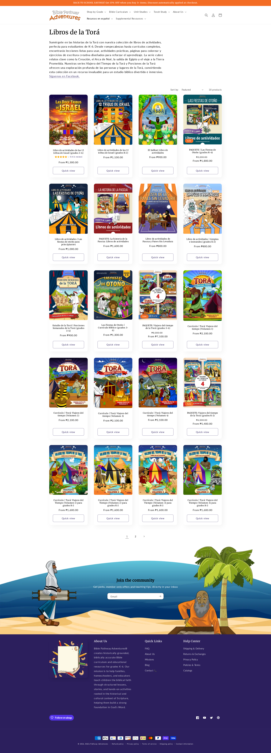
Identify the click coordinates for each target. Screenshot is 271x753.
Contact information (184, 744)
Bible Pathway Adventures (96, 744)
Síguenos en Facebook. (64, 76)
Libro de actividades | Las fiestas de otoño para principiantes (68, 242)
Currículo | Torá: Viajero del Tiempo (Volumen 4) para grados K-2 (203, 503)
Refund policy (118, 744)
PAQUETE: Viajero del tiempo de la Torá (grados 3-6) (157, 326)
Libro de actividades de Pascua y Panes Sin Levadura (158, 240)
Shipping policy (166, 744)
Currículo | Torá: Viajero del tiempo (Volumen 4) (158, 414)
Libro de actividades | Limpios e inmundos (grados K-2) (202, 240)
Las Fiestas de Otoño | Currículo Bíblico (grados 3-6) (113, 328)
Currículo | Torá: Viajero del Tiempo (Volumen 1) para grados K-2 (68, 503)
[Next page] (144, 536)
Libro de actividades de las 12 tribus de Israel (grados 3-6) (68, 151)
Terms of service (149, 744)
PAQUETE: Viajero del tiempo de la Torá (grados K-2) (202, 414)
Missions (149, 659)
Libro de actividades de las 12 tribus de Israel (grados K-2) (113, 151)
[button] (96, 11)
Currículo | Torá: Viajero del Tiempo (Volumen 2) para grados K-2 (113, 503)
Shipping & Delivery (193, 648)
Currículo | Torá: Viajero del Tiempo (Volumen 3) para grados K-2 (158, 503)
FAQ (147, 648)
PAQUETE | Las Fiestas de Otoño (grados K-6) (202, 151)
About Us (150, 654)
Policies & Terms (191, 665)
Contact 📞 (151, 670)
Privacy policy (133, 744)
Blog (147, 665)
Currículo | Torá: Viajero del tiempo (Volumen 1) (203, 327)
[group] (68, 157)
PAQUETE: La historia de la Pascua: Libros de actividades (113, 240)
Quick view (68, 170)
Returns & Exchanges (194, 654)
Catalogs (187, 670)
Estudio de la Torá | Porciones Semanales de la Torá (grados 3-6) (69, 328)
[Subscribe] (160, 596)
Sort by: (174, 89)
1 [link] (127, 536)
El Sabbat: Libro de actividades (158, 151)
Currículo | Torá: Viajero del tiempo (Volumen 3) (113, 414)
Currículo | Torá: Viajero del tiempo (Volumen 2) (68, 414)
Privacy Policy (190, 659)
